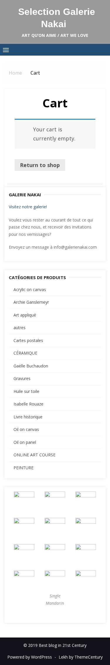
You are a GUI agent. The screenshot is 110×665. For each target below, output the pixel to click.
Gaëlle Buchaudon (30, 366)
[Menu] (6, 50)
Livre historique (28, 417)
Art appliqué (24, 315)
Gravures (22, 378)
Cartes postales (28, 340)
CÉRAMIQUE (25, 353)
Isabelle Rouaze (28, 404)
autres (19, 327)
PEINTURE (23, 467)
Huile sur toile (26, 391)
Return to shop (40, 165)
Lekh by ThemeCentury (81, 657)
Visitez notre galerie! (28, 206)
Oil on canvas (26, 429)
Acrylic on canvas (29, 289)
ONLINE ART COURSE (34, 455)
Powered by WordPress (29, 657)
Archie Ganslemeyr (31, 302)
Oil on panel (24, 442)
